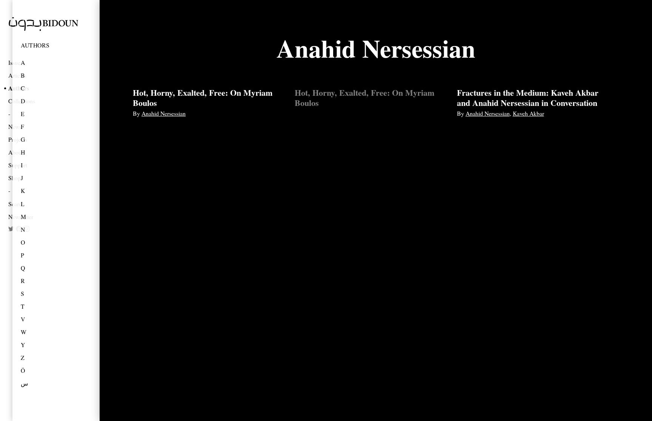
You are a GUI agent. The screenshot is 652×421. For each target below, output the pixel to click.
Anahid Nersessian (163, 113)
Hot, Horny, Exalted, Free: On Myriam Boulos (202, 97)
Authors (35, 45)
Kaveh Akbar (528, 113)
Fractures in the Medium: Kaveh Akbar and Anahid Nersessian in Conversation (527, 97)
